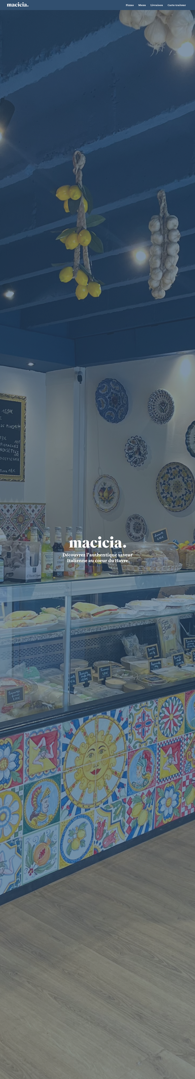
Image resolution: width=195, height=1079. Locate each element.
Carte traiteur (177, 5)
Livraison (156, 5)
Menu (142, 5)
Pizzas (130, 5)
